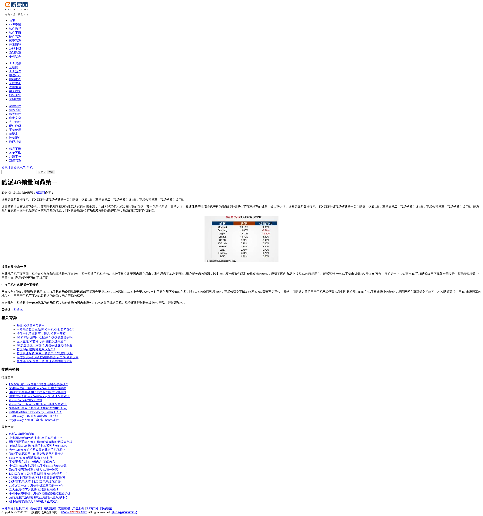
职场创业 (15, 95)
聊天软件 (15, 114)
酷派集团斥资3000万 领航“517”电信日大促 (45, 353)
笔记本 (13, 133)
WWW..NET (74, 512)
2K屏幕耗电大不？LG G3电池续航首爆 (35, 481)
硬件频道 (15, 36)
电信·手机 (26, 167)
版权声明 (22, 508)
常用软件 (15, 106)
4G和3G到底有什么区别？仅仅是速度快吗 (44, 337)
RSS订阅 (92, 508)
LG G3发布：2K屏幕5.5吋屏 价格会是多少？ (38, 384)
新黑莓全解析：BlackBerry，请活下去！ (35, 412)
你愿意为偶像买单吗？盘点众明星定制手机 (37, 392)
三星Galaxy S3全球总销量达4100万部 (33, 416)
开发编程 (15, 44)
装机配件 (15, 137)
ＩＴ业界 (15, 71)
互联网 (13, 67)
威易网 (40, 192)
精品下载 (15, 148)
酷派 (17, 309)
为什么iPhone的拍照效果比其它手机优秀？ (37, 449)
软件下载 (15, 32)
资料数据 (15, 99)
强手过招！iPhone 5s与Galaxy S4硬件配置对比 (39, 396)
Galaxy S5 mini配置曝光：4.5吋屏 (31, 457)
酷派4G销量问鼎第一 (31, 325)
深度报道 (15, 87)
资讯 (5, 167)
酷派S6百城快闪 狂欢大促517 (36, 349)
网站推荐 (15, 79)
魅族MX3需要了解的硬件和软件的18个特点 (38, 408)
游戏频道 (15, 52)
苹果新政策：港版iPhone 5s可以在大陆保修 (37, 388)
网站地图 (106, 508)
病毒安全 (15, 118)
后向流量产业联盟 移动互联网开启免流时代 (38, 497)
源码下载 (15, 48)
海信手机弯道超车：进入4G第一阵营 (41, 333)
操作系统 (15, 110)
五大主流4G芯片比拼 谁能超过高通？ (41, 341)
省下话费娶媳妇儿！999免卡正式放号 (34, 501)
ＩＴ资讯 (15, 63)
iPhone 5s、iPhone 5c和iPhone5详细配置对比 (38, 404)
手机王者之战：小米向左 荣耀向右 (32, 461)
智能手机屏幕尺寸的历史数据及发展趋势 (36, 453)
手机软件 (15, 56)
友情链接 (64, 508)
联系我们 (36, 508)
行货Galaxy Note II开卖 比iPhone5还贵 (34, 420)
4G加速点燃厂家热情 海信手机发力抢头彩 (44, 345)
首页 (12, 20)
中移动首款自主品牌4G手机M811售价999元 (45, 329)
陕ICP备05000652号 (124, 512)
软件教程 (15, 28)
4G (21, 309)
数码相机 (15, 141)
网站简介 (8, 508)
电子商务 (15, 91)
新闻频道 (15, 160)
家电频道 (15, 40)
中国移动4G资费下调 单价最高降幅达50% (44, 361)
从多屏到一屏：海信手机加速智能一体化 (36, 485)
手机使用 (15, 129)
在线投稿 (50, 508)
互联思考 (15, 83)
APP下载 (15, 152)
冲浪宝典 (15, 156)
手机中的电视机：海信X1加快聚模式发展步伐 (39, 493)
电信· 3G (15, 75)
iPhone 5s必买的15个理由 (25, 400)
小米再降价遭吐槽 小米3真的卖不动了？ (36, 438)
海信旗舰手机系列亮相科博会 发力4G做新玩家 (47, 357)
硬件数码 (15, 125)
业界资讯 (15, 24)
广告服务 (78, 508)
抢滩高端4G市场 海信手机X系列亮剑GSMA (38, 445)
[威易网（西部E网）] (17, 14)
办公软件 (15, 122)
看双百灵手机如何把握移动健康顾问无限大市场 (40, 441)
